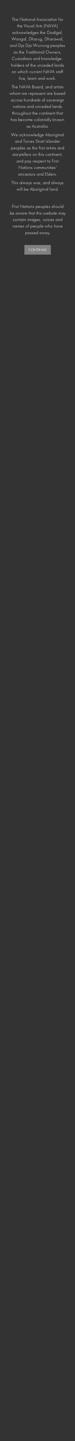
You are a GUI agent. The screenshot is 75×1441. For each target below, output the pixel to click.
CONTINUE (38, 249)
